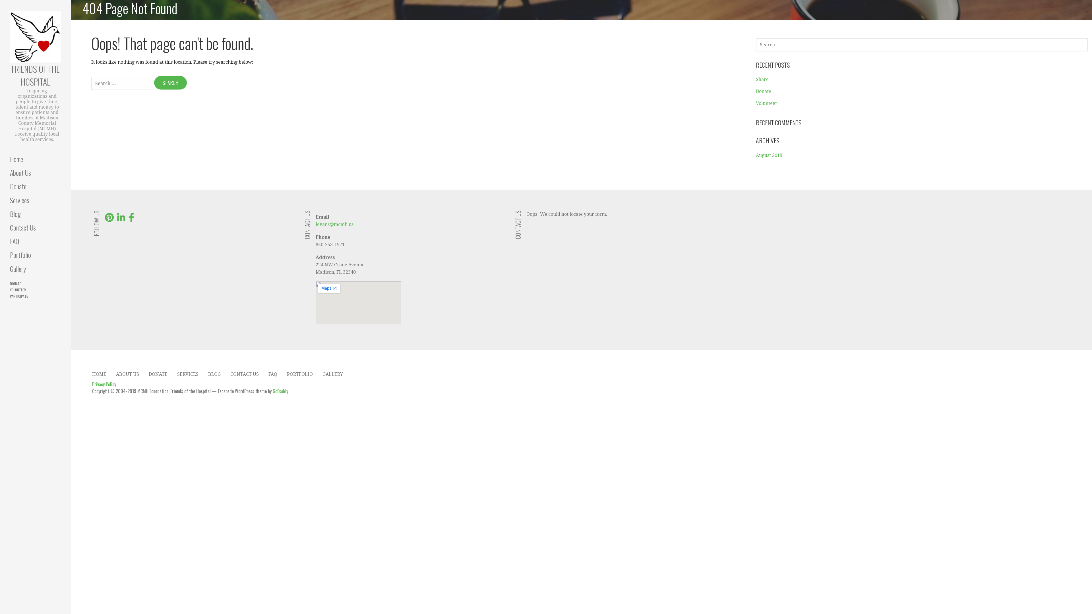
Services (19, 200)
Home (16, 159)
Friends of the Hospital (36, 75)
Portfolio (20, 255)
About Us (20, 172)
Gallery (18, 269)
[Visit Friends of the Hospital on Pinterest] (109, 219)
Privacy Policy (104, 384)
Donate (18, 186)
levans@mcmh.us (334, 224)
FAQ (14, 241)
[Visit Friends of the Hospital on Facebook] (131, 219)
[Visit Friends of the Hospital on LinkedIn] (121, 219)
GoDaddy (280, 391)
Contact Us (23, 227)
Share (762, 79)
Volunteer (18, 289)
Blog (15, 214)
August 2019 (769, 155)
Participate (19, 296)
